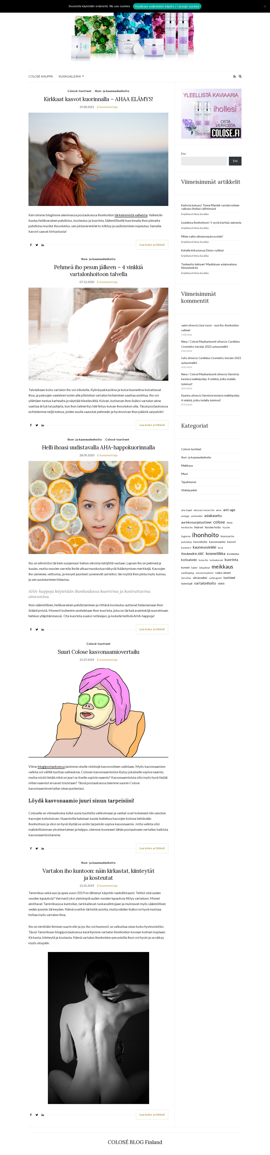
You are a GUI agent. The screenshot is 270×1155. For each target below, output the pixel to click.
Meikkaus (187, 465)
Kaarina (185, 395)
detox (229, 522)
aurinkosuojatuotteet (196, 522)
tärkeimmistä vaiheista (131, 215)
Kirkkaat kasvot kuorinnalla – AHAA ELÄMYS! (98, 99)
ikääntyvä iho (227, 536)
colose (219, 521)
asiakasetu (213, 515)
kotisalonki (189, 560)
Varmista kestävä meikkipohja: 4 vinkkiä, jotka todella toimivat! (210, 379)
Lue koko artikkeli (152, 244)
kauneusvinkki (204, 547)
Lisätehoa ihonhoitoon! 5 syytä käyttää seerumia (211, 222)
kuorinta (231, 559)
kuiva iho (203, 560)
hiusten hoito (213, 527)
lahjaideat (204, 567)
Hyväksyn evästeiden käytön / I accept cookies (167, 6)
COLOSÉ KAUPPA (40, 76)
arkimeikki (196, 516)
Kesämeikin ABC (192, 553)
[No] (265, 6)
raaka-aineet (223, 572)
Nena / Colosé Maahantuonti (198, 341)
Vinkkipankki (189, 490)
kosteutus (233, 553)
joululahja (186, 542)
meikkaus (222, 566)
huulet (226, 527)
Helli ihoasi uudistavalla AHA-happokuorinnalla (98, 447)
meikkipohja (187, 572)
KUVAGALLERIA (70, 76)
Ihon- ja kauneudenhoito (112, 91)
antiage (185, 516)
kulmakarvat (216, 560)
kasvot (231, 541)
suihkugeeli (215, 578)
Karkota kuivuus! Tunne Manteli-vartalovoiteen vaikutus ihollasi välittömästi (210, 207)
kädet (194, 567)
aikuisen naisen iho (204, 510)
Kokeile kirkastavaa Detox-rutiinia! (202, 250)
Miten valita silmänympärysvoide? (202, 236)
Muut (184, 473)
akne (218, 510)
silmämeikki (200, 578)
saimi (184, 325)
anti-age (229, 510)
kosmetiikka (215, 553)
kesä (220, 547)
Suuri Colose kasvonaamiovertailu (98, 651)
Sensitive (186, 578)
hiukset (198, 527)
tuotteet (229, 578)
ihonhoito (205, 534)
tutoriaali (186, 583)
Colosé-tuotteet (80, 91)
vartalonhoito (205, 583)
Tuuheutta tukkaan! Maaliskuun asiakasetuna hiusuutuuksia (209, 266)
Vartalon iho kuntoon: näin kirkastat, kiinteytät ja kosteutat (98, 874)
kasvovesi (186, 547)
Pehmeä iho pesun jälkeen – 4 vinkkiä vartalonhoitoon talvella (98, 271)
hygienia (185, 536)
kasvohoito (200, 541)
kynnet (185, 567)
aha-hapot (186, 510)
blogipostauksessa (51, 766)
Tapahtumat (188, 482)
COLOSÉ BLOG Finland (135, 1142)
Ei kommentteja (107, 107)
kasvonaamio (217, 541)
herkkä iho (187, 527)
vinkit (221, 583)
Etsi (183, 153)
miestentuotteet (204, 572)
